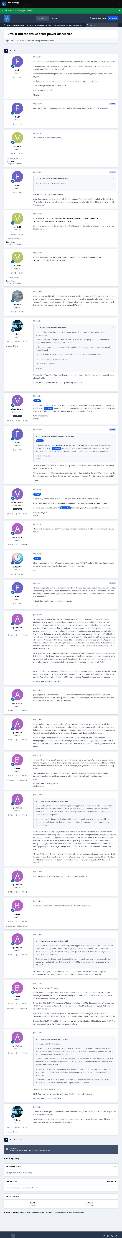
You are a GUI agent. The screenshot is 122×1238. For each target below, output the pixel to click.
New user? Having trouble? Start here (40, 41)
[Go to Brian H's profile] (17, 759)
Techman (17, 334)
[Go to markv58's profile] (17, 138)
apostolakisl (17, 537)
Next (15, 50)
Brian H (17, 768)
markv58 (17, 146)
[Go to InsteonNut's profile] (17, 558)
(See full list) (111, 1181)
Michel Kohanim (17, 409)
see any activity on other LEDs (65, 405)
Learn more (4, 4)
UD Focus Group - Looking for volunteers (19, 11)
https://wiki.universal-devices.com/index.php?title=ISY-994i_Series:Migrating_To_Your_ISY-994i (70, 503)
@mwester (48, 408)
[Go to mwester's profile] (17, 296)
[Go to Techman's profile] (17, 325)
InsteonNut (17, 567)
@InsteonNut (65, 508)
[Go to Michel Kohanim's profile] (17, 400)
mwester (17, 305)
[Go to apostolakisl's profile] (17, 528)
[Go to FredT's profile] (7, 41)
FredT (12, 41)
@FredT (37, 401)
